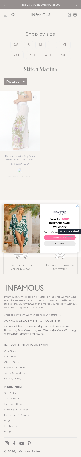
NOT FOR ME (60, 244)
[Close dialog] (77, 206)
